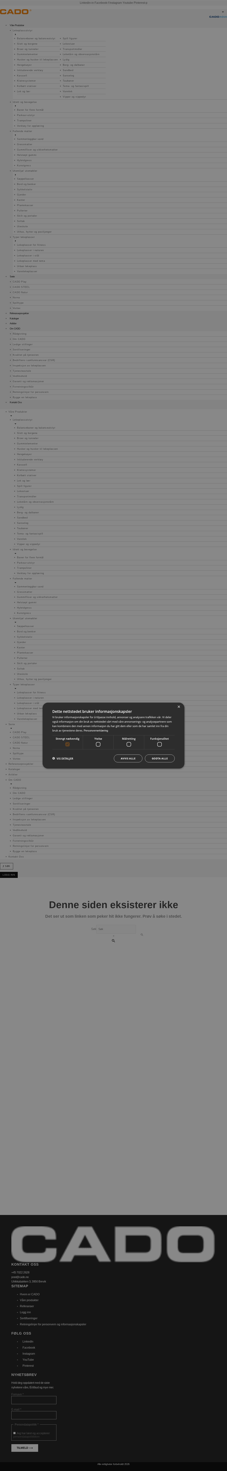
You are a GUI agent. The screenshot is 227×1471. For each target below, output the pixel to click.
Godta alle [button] (160, 758)
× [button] (178, 706)
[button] (62, 758)
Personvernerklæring (96, 730)
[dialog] (113, 735)
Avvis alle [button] (128, 758)
